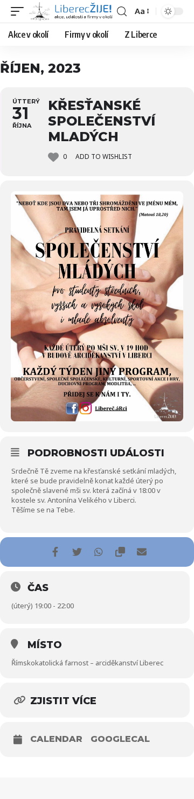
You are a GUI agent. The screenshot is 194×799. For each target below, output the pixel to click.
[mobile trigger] (20, 11)
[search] (121, 11)
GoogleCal (120, 739)
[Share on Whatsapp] (98, 552)
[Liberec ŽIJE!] (71, 11)
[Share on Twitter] (76, 552)
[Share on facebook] (55, 552)
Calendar (56, 739)
